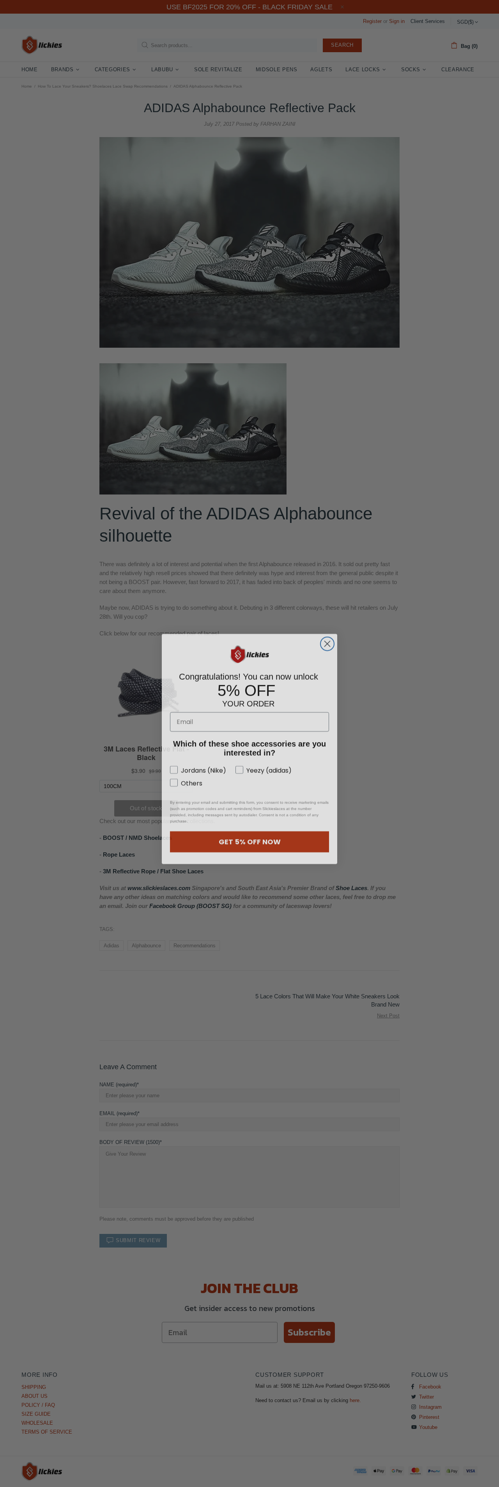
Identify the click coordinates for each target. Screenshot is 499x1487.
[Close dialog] (327, 638)
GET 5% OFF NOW (250, 836)
